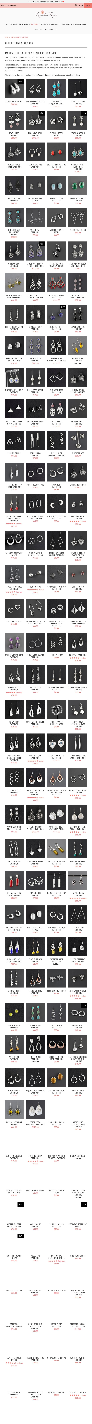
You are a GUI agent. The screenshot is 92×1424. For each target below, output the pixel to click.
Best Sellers (14, 24)
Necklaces (55, 24)
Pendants (69, 24)
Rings (26, 24)
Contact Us (5, 5)
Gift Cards (49, 30)
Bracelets (45, 24)
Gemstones (39, 30)
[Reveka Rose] (46, 14)
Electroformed (80, 24)
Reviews (13, 5)
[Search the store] (56, 30)
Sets (63, 24)
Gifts (21, 24)
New (7, 24)
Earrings (34, 24)
